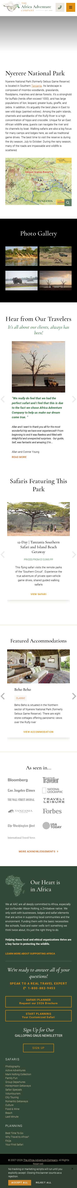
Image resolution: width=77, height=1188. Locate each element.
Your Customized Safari (38, 1015)
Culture (9, 1105)
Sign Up (38, 1048)
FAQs (8, 1140)
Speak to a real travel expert (38, 986)
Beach (8, 1112)
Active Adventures (15, 1070)
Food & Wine (12, 1109)
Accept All (19, 1182)
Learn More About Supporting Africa (30, 953)
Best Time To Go (14, 1133)
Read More (19, 457)
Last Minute (11, 1116)
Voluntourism (12, 1093)
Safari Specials (13, 1089)
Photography (12, 1066)
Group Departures (15, 1082)
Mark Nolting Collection (18, 1074)
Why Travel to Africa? (17, 1136)
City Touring (12, 1097)
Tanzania (36, 85)
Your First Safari (14, 1144)
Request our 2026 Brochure (38, 1001)
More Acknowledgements (37, 851)
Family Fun (11, 1078)
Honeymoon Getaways (18, 1085)
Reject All (44, 1182)
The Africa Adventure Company (40, 1160)
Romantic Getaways (16, 1101)
